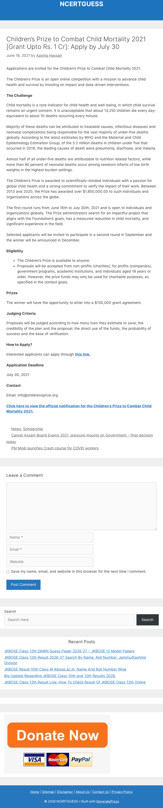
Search (10, 611)
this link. (82, 354)
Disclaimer (65, 792)
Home (34, 792)
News (16, 429)
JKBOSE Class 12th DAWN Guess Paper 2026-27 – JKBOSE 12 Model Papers (69, 651)
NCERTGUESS (81, 4)
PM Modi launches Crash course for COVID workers (55, 448)
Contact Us (100, 792)
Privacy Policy (122, 792)
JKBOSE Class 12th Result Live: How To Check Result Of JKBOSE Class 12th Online (75, 682)
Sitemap (48, 792)
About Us (83, 792)
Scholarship (33, 429)
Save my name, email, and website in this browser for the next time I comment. (78, 571)
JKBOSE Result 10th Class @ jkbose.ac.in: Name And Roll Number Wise (65, 669)
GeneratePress (107, 801)
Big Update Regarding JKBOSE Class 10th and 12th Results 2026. (60, 676)
